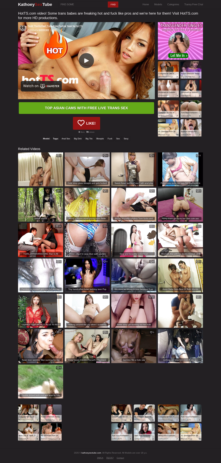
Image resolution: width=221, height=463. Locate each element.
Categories (173, 4)
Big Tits (89, 138)
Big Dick (78, 138)
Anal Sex (66, 138)
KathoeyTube (35, 4)
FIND (113, 4)
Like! (91, 123)
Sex (118, 138)
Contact (120, 458)
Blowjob (100, 138)
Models (158, 4)
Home (146, 4)
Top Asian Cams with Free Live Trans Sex (86, 108)
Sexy (126, 138)
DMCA (100, 458)
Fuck (110, 138)
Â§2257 (110, 458)
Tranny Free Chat (193, 4)
